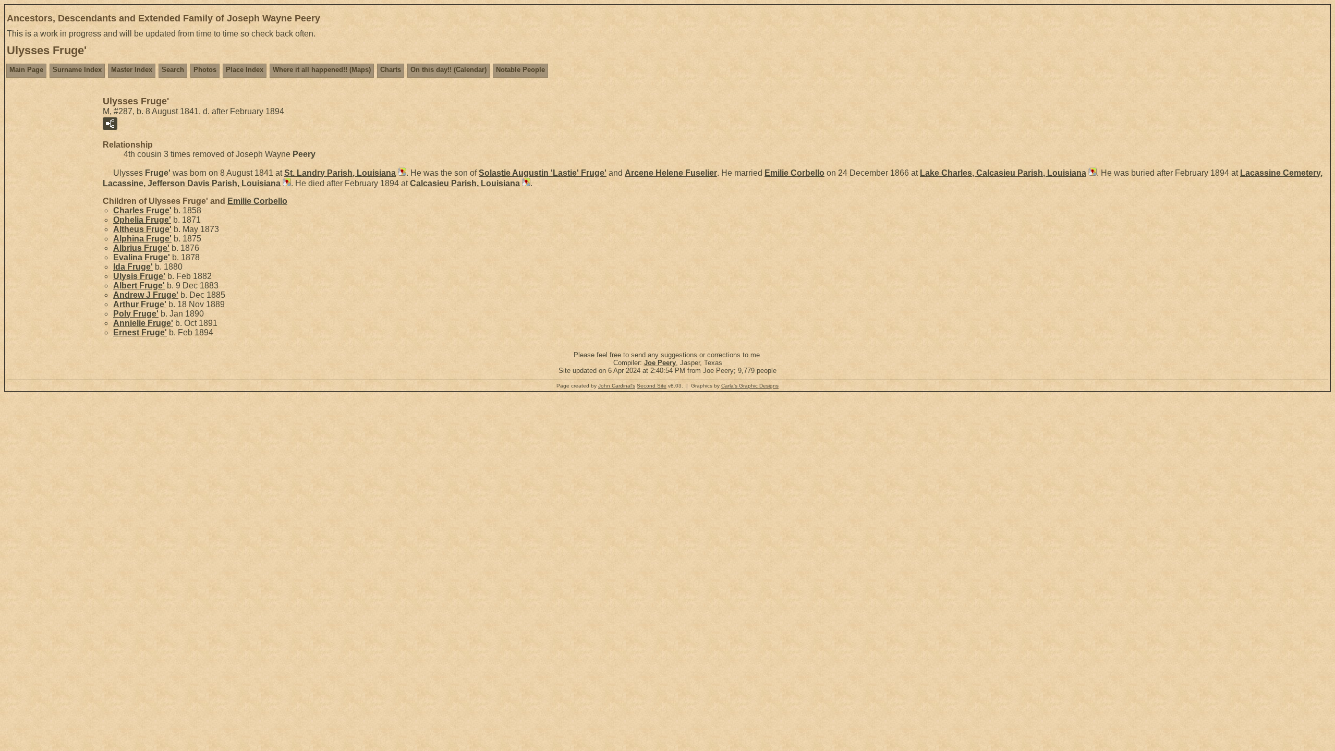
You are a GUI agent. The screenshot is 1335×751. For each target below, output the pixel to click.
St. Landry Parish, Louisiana (340, 172)
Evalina (141, 257)
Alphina (142, 238)
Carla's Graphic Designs (750, 386)
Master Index (131, 70)
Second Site (651, 386)
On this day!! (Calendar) (448, 70)
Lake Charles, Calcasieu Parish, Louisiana (1003, 172)
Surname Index (77, 70)
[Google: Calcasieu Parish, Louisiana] (525, 183)
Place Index (244, 70)
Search (173, 70)
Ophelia (142, 219)
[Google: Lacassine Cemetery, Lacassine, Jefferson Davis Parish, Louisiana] (286, 183)
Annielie (143, 323)
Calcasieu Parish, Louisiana (465, 183)
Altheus (142, 229)
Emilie (794, 172)
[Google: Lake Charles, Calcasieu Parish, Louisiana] (1091, 172)
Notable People (520, 70)
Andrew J (145, 294)
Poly (136, 313)
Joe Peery (660, 363)
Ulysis (139, 276)
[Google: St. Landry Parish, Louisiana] (401, 172)
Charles (142, 210)
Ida (133, 266)
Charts (390, 70)
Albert (139, 285)
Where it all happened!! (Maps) (322, 70)
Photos (204, 70)
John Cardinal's (616, 386)
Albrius (141, 248)
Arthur (139, 304)
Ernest (140, 332)
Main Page (26, 70)
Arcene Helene (671, 172)
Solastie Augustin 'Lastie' (542, 172)
